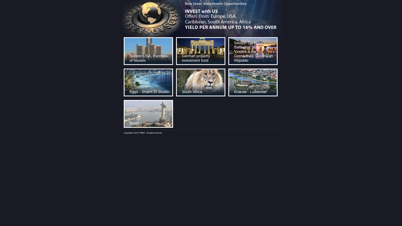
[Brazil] (148, 113)
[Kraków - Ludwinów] (253, 82)
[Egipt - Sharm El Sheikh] (148, 82)
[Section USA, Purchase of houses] (148, 51)
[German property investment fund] (200, 51)
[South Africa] (200, 82)
